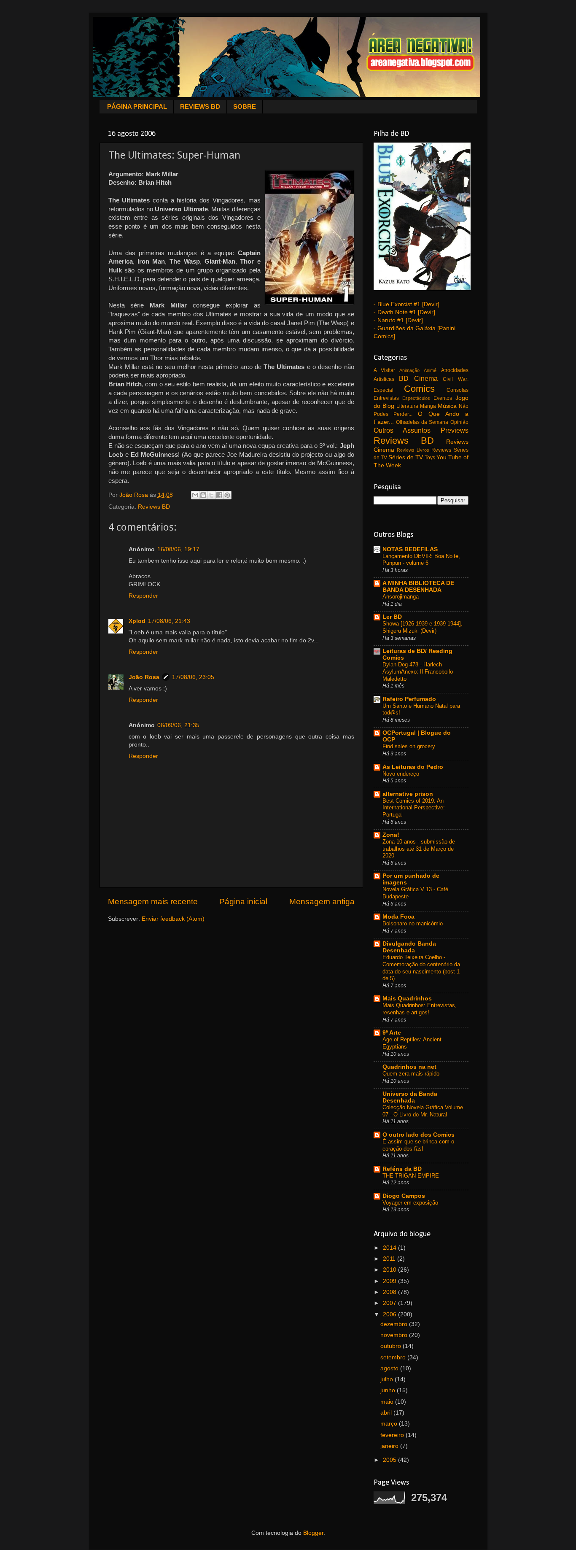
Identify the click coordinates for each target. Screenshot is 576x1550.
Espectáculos (416, 398)
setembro (393, 1357)
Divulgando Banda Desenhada (409, 947)
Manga (428, 406)
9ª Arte (391, 1033)
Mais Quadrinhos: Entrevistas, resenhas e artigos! (419, 1009)
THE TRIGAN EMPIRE (410, 1176)
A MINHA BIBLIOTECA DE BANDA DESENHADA (418, 586)
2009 (390, 1281)
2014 (390, 1248)
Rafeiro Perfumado (409, 699)
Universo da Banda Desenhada (409, 1097)
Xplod (137, 621)
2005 (390, 1460)
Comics (419, 388)
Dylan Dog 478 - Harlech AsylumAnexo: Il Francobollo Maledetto (417, 671)
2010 (390, 1270)
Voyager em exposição (410, 1203)
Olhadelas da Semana (422, 422)
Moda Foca (398, 917)
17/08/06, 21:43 (169, 621)
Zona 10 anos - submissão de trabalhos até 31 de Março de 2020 (418, 848)
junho (388, 1390)
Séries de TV (405, 457)
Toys (430, 458)
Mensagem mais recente (153, 901)
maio (387, 1402)
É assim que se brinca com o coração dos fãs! (418, 1145)
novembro (394, 1335)
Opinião (459, 422)
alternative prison (407, 794)
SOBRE (244, 106)
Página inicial (243, 901)
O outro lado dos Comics (418, 1135)
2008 (390, 1292)
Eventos (442, 398)
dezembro (394, 1324)
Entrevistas (386, 398)
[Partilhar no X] (211, 495)
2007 (390, 1303)
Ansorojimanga (400, 596)
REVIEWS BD (200, 106)
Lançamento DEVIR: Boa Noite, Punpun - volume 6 (421, 559)
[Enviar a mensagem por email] (195, 495)
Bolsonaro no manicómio (412, 923)
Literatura (407, 406)
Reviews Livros (413, 450)
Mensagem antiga (322, 901)
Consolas (457, 390)
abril (386, 1413)
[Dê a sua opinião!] (203, 495)
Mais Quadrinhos (407, 998)
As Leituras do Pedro (412, 767)
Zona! (390, 835)
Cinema (426, 378)
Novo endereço (400, 774)
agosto (390, 1368)
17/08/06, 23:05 (193, 677)
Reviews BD (154, 507)
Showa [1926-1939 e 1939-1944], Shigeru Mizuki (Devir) (422, 627)
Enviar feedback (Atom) (173, 919)
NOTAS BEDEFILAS (410, 549)
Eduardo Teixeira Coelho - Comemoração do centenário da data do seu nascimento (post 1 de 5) (421, 967)
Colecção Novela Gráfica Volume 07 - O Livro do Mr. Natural (422, 1111)
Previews (454, 430)
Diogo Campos (403, 1196)
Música (447, 406)
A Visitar (384, 370)
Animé (430, 370)
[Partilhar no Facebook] (219, 495)
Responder (143, 596)
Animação (409, 370)
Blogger (313, 1533)
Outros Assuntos (402, 430)
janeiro (390, 1446)
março (389, 1424)
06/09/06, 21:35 (178, 725)
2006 (390, 1314)
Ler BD (392, 617)
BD (404, 378)
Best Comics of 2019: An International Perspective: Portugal (413, 808)
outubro (391, 1346)
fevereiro (393, 1435)
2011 (390, 1259)
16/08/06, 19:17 (178, 549)
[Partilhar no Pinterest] (227, 495)
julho (387, 1379)
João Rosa (144, 677)
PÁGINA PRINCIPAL (137, 106)
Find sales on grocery (408, 746)
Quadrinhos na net (409, 1067)
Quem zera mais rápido (410, 1073)
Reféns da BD (402, 1169)
